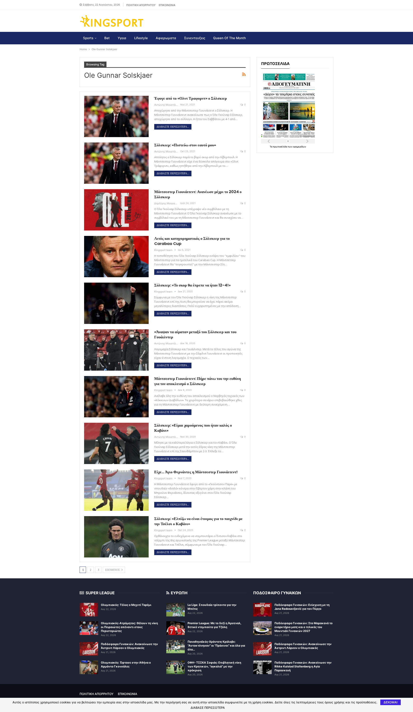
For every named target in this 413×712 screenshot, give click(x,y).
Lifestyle (141, 38)
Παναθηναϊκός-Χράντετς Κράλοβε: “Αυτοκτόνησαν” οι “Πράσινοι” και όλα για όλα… (216, 645)
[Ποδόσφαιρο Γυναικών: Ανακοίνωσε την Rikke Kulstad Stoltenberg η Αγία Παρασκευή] (262, 667)
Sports (88, 38)
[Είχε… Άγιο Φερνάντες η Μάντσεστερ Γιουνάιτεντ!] (116, 490)
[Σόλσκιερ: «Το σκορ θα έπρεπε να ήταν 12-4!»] (116, 303)
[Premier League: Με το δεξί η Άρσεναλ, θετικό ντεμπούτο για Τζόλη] (175, 628)
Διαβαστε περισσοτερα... (173, 126)
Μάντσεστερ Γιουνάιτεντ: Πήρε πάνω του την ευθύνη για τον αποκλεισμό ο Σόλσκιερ (197, 381)
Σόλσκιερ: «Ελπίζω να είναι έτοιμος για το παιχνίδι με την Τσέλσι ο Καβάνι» (198, 521)
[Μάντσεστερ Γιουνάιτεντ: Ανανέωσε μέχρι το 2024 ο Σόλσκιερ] (116, 210)
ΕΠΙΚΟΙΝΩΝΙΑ (167, 5)
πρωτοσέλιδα (280, 146)
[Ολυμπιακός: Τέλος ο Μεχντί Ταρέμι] (89, 610)
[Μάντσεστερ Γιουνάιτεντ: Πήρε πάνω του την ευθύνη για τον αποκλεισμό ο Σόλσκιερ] (116, 396)
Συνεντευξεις (194, 38)
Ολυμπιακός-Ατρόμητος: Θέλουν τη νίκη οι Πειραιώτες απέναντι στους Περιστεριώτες (129, 627)
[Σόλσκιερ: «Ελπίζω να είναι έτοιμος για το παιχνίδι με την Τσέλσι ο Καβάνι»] (116, 536)
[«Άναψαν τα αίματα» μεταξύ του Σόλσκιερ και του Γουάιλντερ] (116, 350)
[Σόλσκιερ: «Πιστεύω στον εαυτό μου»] (116, 163)
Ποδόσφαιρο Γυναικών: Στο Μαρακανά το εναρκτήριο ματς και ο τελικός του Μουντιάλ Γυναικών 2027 (303, 627)
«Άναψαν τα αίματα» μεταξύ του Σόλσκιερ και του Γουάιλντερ (195, 334)
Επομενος (113, 569)
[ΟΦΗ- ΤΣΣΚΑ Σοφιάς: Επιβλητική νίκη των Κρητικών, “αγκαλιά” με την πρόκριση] (175, 667)
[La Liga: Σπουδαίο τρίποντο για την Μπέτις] (175, 610)
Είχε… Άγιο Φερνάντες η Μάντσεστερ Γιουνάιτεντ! (196, 472)
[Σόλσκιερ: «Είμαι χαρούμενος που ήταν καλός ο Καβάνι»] (116, 443)
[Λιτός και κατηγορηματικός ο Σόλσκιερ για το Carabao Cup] (116, 256)
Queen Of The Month (229, 38)
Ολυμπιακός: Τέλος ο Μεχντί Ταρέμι (126, 605)
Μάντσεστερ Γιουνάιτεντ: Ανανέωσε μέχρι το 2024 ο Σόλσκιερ (198, 194)
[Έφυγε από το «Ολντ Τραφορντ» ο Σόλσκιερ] (116, 116)
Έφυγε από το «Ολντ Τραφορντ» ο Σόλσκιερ (190, 98)
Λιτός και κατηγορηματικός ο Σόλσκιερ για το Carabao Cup (192, 241)
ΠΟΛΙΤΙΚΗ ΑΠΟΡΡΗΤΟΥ (141, 5)
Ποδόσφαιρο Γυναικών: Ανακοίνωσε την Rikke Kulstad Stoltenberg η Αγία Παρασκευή (302, 666)
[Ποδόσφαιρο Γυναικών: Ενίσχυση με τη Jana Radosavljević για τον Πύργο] (262, 610)
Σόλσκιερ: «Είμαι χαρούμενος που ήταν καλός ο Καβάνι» (193, 428)
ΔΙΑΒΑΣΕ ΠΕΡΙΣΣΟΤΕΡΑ (208, 707)
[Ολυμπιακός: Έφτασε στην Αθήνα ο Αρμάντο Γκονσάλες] (89, 667)
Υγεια (122, 38)
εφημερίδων (299, 146)
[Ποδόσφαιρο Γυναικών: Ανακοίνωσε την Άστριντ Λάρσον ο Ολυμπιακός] (89, 649)
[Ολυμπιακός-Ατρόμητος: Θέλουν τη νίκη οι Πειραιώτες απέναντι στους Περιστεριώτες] (89, 628)
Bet (107, 38)
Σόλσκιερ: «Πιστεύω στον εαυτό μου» (185, 145)
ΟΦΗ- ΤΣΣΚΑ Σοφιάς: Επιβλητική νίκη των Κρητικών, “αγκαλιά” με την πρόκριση (214, 666)
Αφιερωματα (166, 38)
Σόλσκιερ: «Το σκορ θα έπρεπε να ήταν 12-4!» (192, 285)
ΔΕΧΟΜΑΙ (391, 702)
